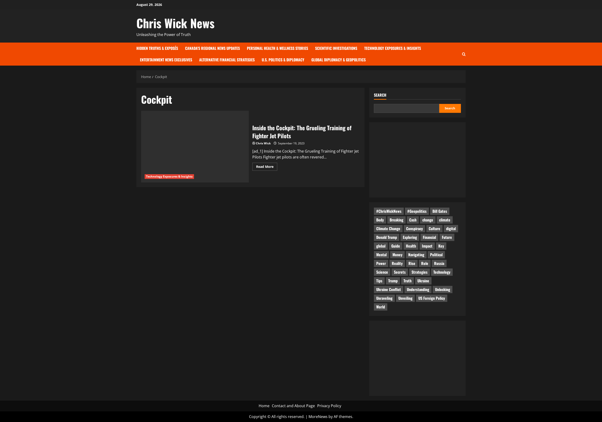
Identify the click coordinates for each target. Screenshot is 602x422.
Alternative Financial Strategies (227, 60)
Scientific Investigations (336, 48)
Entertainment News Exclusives (166, 60)
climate (444, 220)
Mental (381, 254)
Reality (397, 263)
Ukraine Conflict (388, 289)
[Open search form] (464, 54)
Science (382, 272)
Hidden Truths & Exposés (157, 48)
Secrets (400, 272)
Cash (412, 220)
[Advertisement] (417, 160)
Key (441, 246)
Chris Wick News (175, 23)
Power (381, 263)
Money (397, 254)
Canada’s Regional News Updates (212, 48)
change (427, 220)
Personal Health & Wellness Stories (277, 48)
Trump (393, 281)
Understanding (418, 289)
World (380, 307)
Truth (408, 281)
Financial (429, 237)
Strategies (420, 272)
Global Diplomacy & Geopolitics (338, 60)
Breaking (396, 220)
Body (380, 220)
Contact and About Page (293, 405)
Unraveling (384, 298)
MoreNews (318, 416)
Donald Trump (386, 237)
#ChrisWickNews (388, 211)
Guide (395, 246)
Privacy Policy (329, 405)
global (380, 246)
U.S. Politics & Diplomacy (283, 60)
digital (451, 228)
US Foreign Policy (431, 298)
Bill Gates (439, 211)
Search (380, 95)
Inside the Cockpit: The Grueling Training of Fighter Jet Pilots (302, 131)
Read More (266, 167)
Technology (441, 272)
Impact (427, 246)
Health (411, 246)
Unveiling (405, 298)
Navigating (416, 254)
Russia (439, 263)
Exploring (410, 237)
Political (436, 254)
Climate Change (388, 228)
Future (447, 237)
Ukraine (423, 281)
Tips (379, 281)
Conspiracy (414, 228)
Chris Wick (263, 143)
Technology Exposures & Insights (392, 48)
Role (424, 263)
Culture (434, 228)
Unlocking (442, 289)
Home (264, 405)
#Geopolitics (417, 211)
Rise (411, 263)
